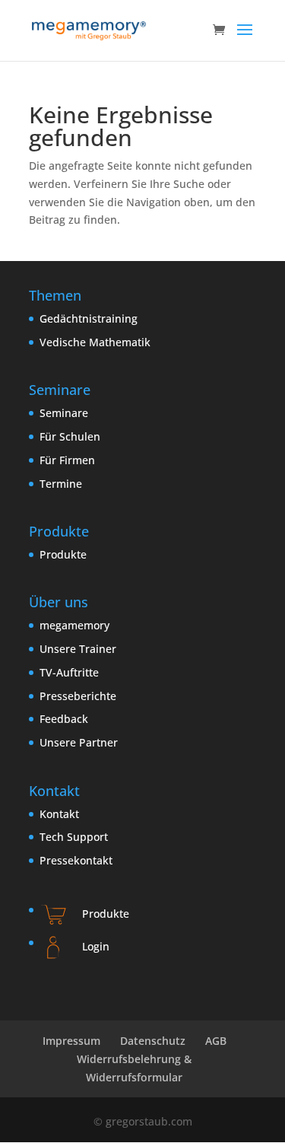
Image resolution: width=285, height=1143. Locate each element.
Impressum (71, 1040)
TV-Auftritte (69, 672)
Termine (61, 483)
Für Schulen (70, 436)
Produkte (63, 554)
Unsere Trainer (78, 649)
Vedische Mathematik (95, 342)
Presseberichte (78, 696)
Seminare (64, 413)
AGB (215, 1040)
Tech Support (74, 836)
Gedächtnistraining (89, 318)
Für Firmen (67, 460)
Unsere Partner (79, 742)
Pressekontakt (76, 860)
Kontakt (59, 814)
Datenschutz (152, 1040)
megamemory (74, 625)
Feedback (64, 719)
